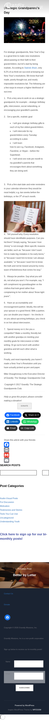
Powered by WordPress (24, 705)
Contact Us (8, 594)
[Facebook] (24, 444)
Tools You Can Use (9, 514)
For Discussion (7, 502)
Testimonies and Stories (11, 510)
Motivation (5, 506)
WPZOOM (37, 710)
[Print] (24, 449)
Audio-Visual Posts (9, 498)
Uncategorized (7, 518)
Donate (24, 406)
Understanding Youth (10, 521)
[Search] (45, 472)
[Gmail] (24, 455)
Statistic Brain (30, 68)
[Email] (24, 460)
